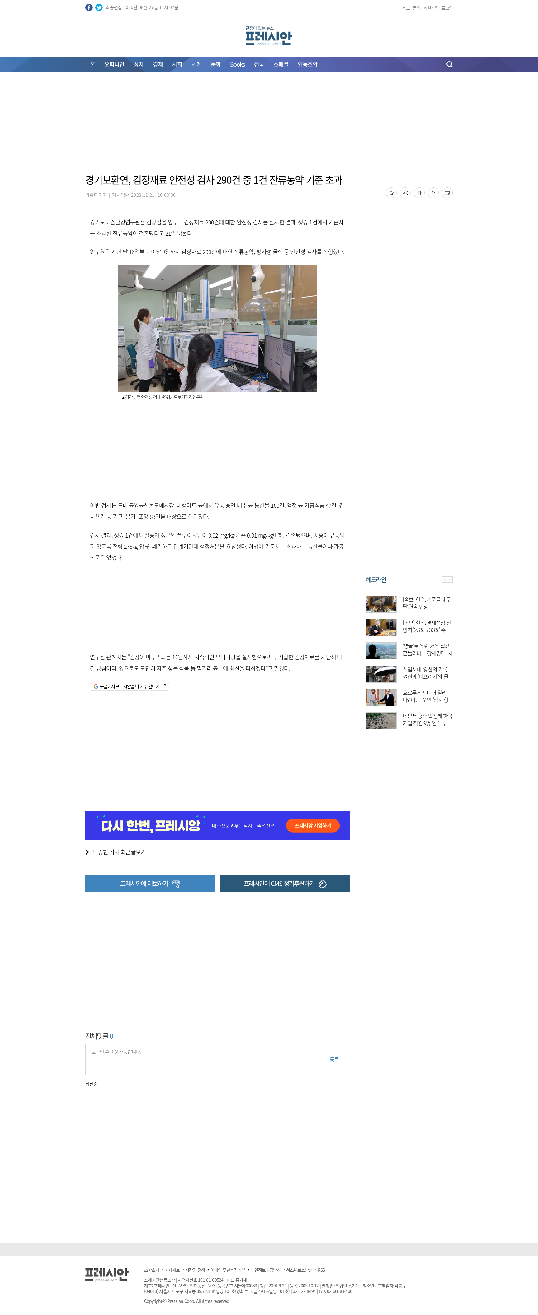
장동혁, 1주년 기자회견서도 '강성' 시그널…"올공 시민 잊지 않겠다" (426, 653)
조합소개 (151, 1270)
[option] (409, 659)
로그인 (447, 8)
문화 (216, 64)
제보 (406, 8)
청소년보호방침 (299, 1270)
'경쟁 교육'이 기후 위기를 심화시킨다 (426, 719)
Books (237, 64)
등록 (334, 1059)
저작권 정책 (195, 1270)
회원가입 (430, 8)
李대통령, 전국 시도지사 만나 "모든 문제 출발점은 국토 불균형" (427, 630)
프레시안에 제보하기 (144, 883)
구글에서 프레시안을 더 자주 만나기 (129, 686)
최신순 (91, 1083)
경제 (158, 64)
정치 (139, 64)
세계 (196, 64)
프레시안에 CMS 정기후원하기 (279, 883)
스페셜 (280, 64)
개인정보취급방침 (266, 1270)
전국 (259, 64)
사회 (177, 64)
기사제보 (172, 1270)
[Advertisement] (269, 126)
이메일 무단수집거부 (227, 1270)
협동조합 (308, 64)
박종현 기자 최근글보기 (119, 852)
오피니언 (114, 64)
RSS (321, 1270)
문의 (416, 8)
